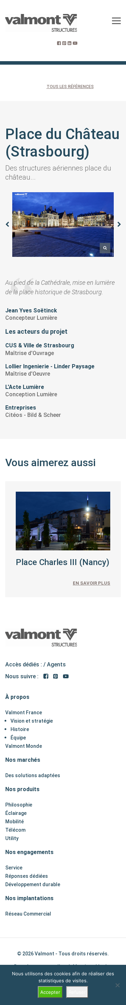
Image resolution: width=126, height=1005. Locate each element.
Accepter (50, 992)
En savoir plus (91, 583)
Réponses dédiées (26, 876)
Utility (12, 838)
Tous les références (70, 86)
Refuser (77, 992)
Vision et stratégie (31, 721)
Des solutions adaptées (32, 775)
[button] (7, 224)
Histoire (19, 729)
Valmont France (23, 712)
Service (13, 867)
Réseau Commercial (28, 914)
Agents (56, 664)
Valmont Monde (23, 746)
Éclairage (16, 813)
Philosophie (18, 805)
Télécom (15, 830)
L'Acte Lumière (24, 387)
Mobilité (14, 821)
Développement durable (32, 884)
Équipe (18, 737)
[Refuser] (117, 985)
